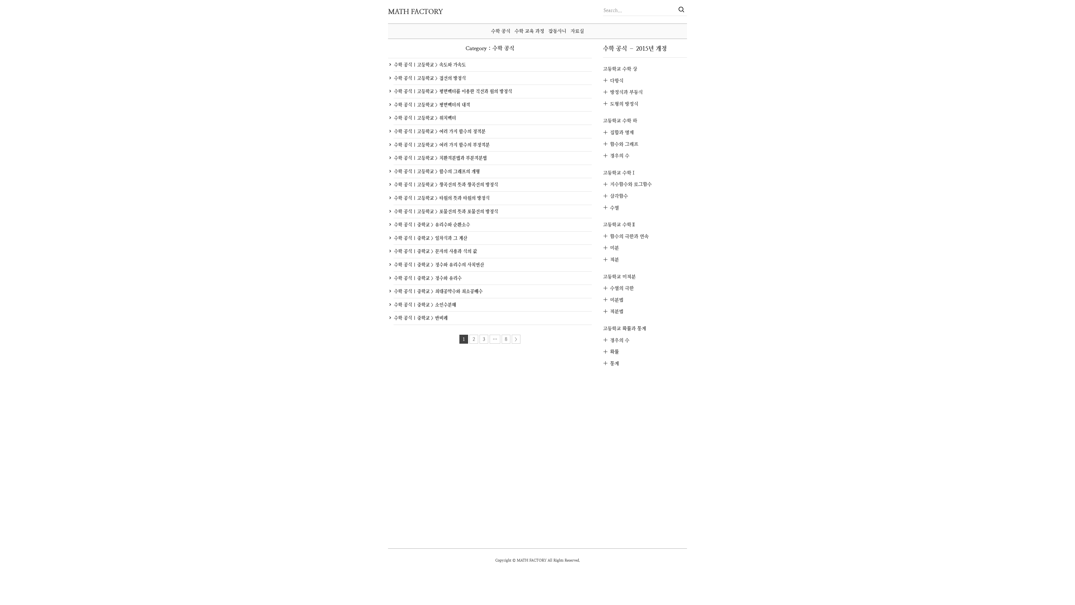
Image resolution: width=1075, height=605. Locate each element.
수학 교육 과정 (529, 31)
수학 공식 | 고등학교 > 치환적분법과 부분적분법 (440, 158)
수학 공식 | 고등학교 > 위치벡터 (425, 118)
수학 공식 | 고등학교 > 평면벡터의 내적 (432, 105)
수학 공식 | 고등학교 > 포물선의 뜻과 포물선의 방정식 (446, 211)
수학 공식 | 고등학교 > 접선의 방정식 (430, 78)
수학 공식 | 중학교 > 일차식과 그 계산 (430, 238)
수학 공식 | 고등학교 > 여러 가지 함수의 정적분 (439, 131)
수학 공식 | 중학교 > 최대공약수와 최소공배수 (438, 291)
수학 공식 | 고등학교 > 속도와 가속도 (430, 65)
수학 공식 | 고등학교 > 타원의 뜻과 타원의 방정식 (442, 198)
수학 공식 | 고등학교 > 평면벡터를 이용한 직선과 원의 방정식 (453, 91)
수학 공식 (500, 31)
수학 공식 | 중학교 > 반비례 (421, 318)
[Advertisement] (645, 459)
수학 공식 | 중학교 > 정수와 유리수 (428, 278)
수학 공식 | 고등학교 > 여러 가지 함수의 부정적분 (442, 145)
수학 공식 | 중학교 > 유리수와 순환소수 (432, 224)
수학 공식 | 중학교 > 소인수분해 (425, 305)
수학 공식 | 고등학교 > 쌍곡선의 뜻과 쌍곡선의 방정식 (446, 184)
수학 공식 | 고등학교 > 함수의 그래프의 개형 (437, 171)
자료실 (577, 31)
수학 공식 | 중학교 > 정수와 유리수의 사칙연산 (439, 264)
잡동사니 (557, 31)
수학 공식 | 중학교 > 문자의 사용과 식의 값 (435, 251)
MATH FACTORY (415, 12)
